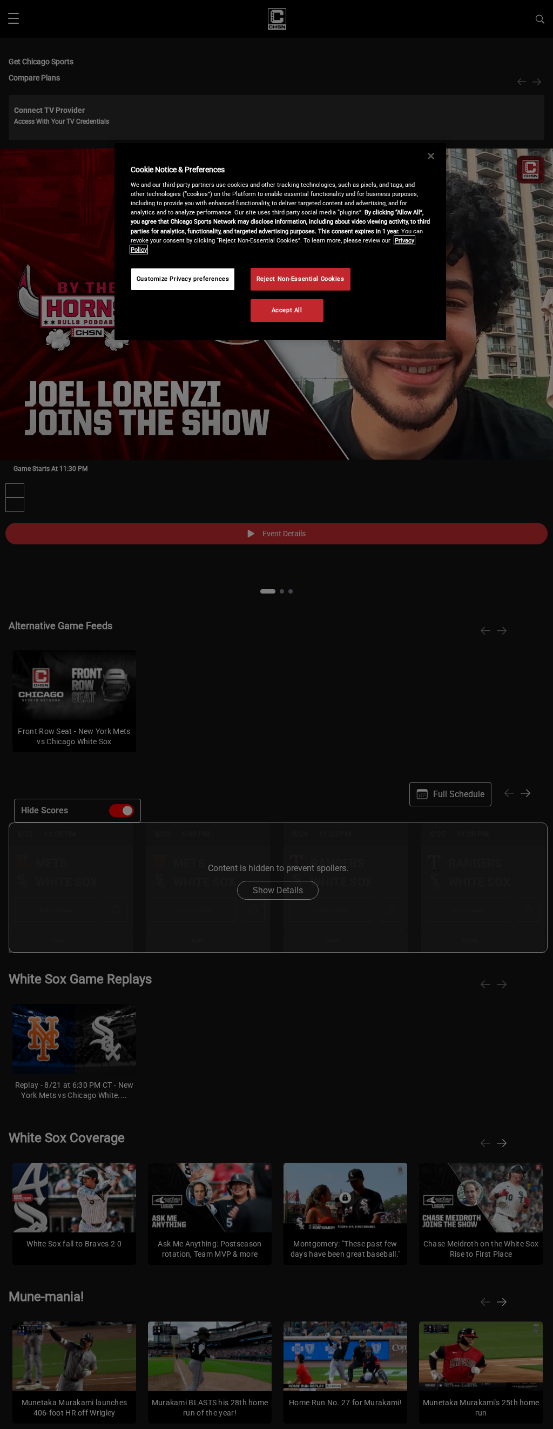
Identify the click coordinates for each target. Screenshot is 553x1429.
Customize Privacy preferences (183, 278)
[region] (280, 241)
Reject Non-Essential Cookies (301, 278)
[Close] (431, 156)
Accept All (287, 310)
